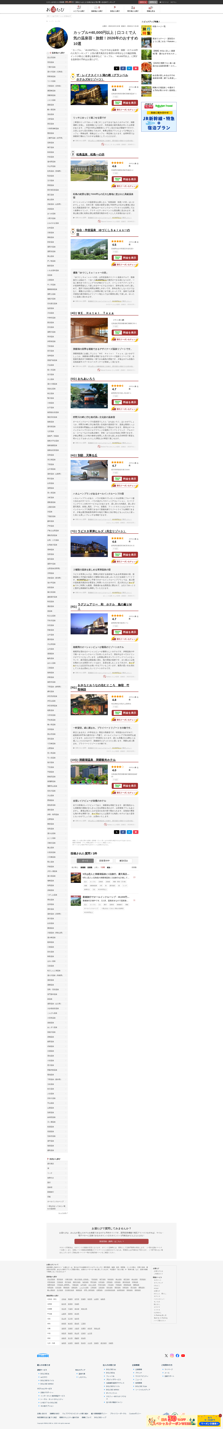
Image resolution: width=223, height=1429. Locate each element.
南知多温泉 (51, 805)
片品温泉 (50, 365)
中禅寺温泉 (51, 318)
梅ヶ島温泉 (51, 724)
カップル (93, 881)
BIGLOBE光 (45, 1373)
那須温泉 (50, 322)
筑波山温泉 (51, 389)
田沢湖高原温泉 (53, 190)
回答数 (89, 867)
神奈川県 (84, 1309)
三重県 (83, 1323)
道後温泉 (50, 1023)
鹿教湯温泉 (51, 502)
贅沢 (49, 1182)
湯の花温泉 (51, 876)
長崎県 (77, 1343)
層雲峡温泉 (51, 91)
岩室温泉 (50, 587)
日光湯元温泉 (52, 303)
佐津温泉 (50, 904)
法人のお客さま (109, 1365)
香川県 (70, 1338)
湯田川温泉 (51, 247)
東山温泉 (50, 256)
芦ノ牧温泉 (51, 261)
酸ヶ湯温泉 (51, 109)
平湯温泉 (50, 772)
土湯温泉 (50, 280)
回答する (143, 2)
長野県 (70, 1314)
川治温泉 (50, 313)
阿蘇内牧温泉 (52, 1070)
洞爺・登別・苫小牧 (119, 881)
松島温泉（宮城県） (54, 171)
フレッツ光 (110, 1376)
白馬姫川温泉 (52, 545)
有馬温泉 (50, 885)
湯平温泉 (50, 1141)
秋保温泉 (50, 152)
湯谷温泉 (50, 810)
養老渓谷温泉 (52, 417)
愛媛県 (77, 1338)
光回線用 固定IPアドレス (115, 1383)
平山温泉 (50, 1103)
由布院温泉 (51, 1117)
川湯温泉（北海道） (54, 86)
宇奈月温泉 (51, 620)
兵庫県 (83, 1328)
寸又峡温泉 (51, 743)
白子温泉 (50, 407)
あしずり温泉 (52, 1027)
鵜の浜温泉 (51, 592)
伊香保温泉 (51, 341)
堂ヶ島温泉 (51, 753)
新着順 (83, 867)
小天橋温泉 (51, 857)
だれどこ (157, 1285)
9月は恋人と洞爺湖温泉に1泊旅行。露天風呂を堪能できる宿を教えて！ (112, 141)
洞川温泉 (50, 918)
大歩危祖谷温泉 (53, 1008)
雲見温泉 (50, 739)
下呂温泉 (50, 767)
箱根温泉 (50, 422)
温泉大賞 (82, 1373)
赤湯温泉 (50, 209)
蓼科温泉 (50, 521)
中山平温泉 (51, 166)
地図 (116, 97)
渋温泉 (49, 512)
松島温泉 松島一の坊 (90, 154)
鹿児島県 (104, 1343)
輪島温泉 (50, 658)
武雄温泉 (50, 1046)
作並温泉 (50, 157)
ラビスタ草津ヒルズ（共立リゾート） (102, 531)
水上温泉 (50, 379)
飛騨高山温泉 (52, 786)
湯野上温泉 (51, 294)
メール (167, 1373)
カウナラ (157, 1307)
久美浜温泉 (51, 852)
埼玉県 (64, 1309)
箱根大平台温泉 (53, 441)
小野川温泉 (51, 218)
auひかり (44, 1377)
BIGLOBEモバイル (47, 1380)
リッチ (49, 1173)
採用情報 (138, 1383)
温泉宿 (49, 1187)
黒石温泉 (50, 124)
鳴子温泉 (50, 147)
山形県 (96, 1299)
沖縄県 (111, 1343)
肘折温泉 (50, 242)
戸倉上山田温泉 (53, 530)
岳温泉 (49, 275)
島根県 (70, 1333)
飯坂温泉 (50, 266)
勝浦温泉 (50, 928)
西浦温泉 (50, 800)
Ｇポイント (157, 1280)
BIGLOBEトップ (100, 1417)
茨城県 (77, 1304)
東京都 (77, 1309)
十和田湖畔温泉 (53, 128)
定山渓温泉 (51, 57)
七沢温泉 (50, 431)
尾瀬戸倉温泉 (52, 360)
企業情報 (135, 1365)
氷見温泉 (50, 625)
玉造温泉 (50, 966)
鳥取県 (64, 1333)
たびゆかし (157, 1312)
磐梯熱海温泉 (52, 289)
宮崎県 (96, 1343)
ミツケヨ (157, 1310)
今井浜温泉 (51, 715)
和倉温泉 (50, 630)
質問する (153, 2)
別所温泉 (50, 554)
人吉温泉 (50, 1094)
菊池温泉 (50, 1075)
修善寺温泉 (51, 682)
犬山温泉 (50, 795)
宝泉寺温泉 (51, 1136)
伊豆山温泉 (51, 701)
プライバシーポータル (118, 1413)
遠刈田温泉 (51, 162)
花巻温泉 (50, 143)
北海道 (101, 881)
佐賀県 (70, 1343)
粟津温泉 (50, 639)
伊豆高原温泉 (52, 696)
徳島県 (64, 1338)
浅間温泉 (50, 488)
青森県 (70, 1299)
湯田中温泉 (51, 564)
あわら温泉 (51, 663)
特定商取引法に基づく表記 (47, 1417)
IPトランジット (111, 1393)
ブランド (138, 1373)
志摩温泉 (50, 819)
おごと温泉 (51, 838)
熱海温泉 (50, 672)
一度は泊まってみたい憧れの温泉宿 (56, 1207)
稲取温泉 (50, 710)
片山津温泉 (51, 644)
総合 (108, 867)
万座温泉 (50, 346)
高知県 (83, 1338)
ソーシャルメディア (142, 1389)
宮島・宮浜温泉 (53, 989)
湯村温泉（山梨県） (54, 474)
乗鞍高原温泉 (52, 535)
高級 (49, 1197)
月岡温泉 (50, 573)
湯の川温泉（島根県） (55, 975)
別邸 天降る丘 (87, 455)
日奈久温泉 (51, 1098)
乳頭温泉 (50, 176)
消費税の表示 (54, 1413)
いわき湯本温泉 (53, 270)
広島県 (83, 1333)
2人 (100, 904)
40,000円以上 (102, 889)
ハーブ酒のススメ (160, 1320)
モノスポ (157, 1302)
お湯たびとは (158, 1271)
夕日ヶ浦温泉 (52, 871)
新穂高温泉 (51, 777)
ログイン (174, 2)
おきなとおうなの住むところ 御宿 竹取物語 (103, 687)
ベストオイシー (159, 1299)
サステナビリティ (141, 1376)
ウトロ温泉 (51, 81)
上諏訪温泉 (51, 507)
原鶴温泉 (50, 1037)
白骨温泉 (50, 483)
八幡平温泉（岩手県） (55, 138)
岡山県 (77, 1333)
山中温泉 (50, 635)
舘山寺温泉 (51, 734)
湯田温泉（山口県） (54, 1004)
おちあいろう (86, 378)
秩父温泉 (50, 393)
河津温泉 (50, 729)
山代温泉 (50, 649)
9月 (101, 885)
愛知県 (77, 1323)
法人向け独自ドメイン (114, 1402)
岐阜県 (70, 1323)
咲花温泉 (50, 601)
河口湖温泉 (51, 460)
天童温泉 (50, 232)
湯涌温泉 (50, 654)
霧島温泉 (50, 1150)
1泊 (94, 889)
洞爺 (85, 885)
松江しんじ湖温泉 (53, 971)
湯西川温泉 (51, 332)
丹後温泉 (50, 866)
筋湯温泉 (50, 1127)
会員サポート (169, 1376)
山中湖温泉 (51, 469)
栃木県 (64, 1304)
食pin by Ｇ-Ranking (160, 1318)
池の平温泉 (51, 583)
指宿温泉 (50, 1146)
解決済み (124, 861)
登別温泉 (50, 62)
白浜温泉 (50, 923)
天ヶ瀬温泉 (51, 1122)
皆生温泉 (50, 952)
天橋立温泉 (51, 843)
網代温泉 (50, 691)
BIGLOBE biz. (111, 1369)
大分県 (90, 1343)
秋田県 (90, 1299)
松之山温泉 (51, 616)
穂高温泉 (50, 559)
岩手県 (77, 1299)
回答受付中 (104, 861)
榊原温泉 (50, 824)
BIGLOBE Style (141, 1386)
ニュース (138, 1379)
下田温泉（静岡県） (54, 687)
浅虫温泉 (50, 114)
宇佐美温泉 (51, 720)
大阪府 (77, 1328)
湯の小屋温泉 (52, 384)
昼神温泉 (50, 549)
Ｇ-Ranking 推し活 (160, 1315)
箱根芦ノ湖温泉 (53, 436)
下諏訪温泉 (51, 516)
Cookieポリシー (135, 1413)
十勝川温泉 (51, 67)
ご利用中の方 (166, 1365)
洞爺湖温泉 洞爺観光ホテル (97, 759)
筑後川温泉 (51, 1032)
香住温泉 (50, 900)
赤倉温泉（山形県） (54, 204)
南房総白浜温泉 (53, 412)
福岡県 (64, 1343)
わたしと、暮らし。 (160, 1293)
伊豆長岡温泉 (52, 706)
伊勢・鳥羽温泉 (53, 814)
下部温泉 (50, 464)
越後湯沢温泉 (52, 597)
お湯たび (157, 1291)
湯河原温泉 (51, 426)
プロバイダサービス (113, 1379)
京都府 (70, 1328)
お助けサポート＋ (47, 1392)
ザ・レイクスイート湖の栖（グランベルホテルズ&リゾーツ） (102, 77)
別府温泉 (50, 1112)
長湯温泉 (50, 1131)
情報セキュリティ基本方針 (69, 1417)
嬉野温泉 (50, 1041)
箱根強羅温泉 (52, 445)
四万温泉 (50, 351)
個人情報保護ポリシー (99, 1413)
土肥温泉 (50, 748)
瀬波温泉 (50, 606)
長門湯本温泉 (52, 994)
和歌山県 (97, 1328)
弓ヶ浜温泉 (51, 758)
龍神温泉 (50, 942)
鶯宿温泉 (50, 133)
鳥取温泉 (50, 956)
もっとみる (62, 1213)
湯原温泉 (50, 980)
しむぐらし (83, 1377)
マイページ (165, 2)
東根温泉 (50, 237)
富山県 (64, 1319)
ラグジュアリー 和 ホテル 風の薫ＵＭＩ (105, 606)
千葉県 (70, 1309)
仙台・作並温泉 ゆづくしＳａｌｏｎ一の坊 (103, 232)
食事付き (50, 1178)
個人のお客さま (43, 1365)
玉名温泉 (50, 1084)
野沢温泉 (50, 479)
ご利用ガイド (158, 1274)
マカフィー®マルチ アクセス (116, 1397)
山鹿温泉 (50, 1108)
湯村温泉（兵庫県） (54, 914)
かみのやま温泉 (53, 223)
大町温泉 (50, 497)
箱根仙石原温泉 (53, 450)
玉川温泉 (50, 180)
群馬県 (70, 1304)
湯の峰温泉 (51, 937)
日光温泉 (50, 327)
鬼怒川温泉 (51, 299)
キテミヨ (157, 1296)
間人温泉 (50, 862)
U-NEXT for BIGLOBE (49, 1402)
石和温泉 (50, 455)
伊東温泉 (50, 677)
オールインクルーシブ (55, 1201)
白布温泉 (50, 228)
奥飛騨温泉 (51, 781)
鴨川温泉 (50, 398)
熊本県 (83, 1343)
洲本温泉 (50, 909)
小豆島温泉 (51, 1018)
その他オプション (47, 1406)
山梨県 (64, 1314)
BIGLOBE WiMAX (47, 1384)
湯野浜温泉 (51, 251)
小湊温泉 (50, 403)
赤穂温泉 (50, 890)
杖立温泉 (50, 1089)
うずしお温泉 (52, 895)
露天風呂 (50, 1164)
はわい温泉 (51, 961)
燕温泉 (49, 611)
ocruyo (156, 1288)
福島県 (103, 1299)
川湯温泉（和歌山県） (55, 933)
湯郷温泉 (50, 985)
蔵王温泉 (50, 195)
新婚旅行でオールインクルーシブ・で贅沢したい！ (110, 218)
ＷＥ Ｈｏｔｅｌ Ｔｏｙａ (96, 313)
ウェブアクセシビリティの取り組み (75, 1413)
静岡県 (64, 1323)
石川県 (70, 1319)
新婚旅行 (50, 1192)
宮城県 (83, 1299)
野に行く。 (157, 1304)
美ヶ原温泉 (51, 493)
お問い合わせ (42, 1413)
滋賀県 (64, 1328)
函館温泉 (50, 105)
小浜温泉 (50, 1060)
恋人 (85, 881)
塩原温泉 (50, 308)
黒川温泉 (50, 1065)
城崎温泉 (50, 881)
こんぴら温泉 (52, 1013)
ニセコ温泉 (51, 100)
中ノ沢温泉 (51, 285)
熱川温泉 (50, 762)
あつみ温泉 (51, 213)
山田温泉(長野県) (53, 568)
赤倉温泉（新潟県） (54, 578)
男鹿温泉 (50, 185)
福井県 (77, 1319)
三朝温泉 (50, 947)
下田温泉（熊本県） (54, 1079)
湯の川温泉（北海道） (55, 72)
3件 (123, 320)
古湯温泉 (50, 1051)
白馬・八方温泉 (53, 540)
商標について (87, 1417)
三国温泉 (50, 668)
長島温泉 (50, 829)
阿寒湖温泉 (51, 76)
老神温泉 (50, 355)
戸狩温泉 (50, 526)
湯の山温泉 (51, 833)
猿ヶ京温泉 (51, 370)
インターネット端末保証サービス (53, 1396)
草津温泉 (50, 337)
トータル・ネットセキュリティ (52, 1399)
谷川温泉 (50, 374)
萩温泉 (49, 999)
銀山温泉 (50, 199)
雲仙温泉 (50, 1056)
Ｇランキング (158, 1283)
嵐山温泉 (50, 847)
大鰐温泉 (50, 119)
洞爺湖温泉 (51, 95)
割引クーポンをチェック (127, 110)
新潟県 (77, 1314)
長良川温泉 (51, 791)
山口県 (90, 1333)
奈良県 (90, 1328)
